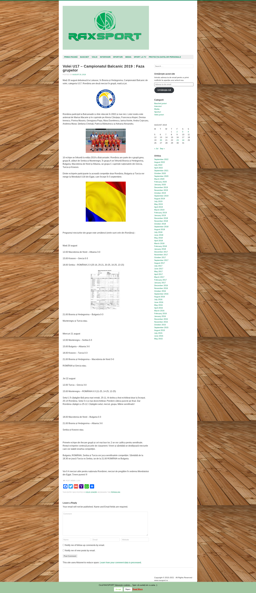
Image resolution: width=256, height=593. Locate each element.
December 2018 (161, 218)
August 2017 (159, 263)
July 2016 (158, 299)
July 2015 (158, 333)
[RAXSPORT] (106, 28)
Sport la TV (140, 57)
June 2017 (158, 269)
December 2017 (161, 252)
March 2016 (159, 311)
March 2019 (159, 210)
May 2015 (158, 339)
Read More (138, 589)
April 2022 (158, 168)
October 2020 (160, 173)
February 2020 (160, 182)
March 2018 (159, 243)
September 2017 (161, 260)
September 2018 (161, 227)
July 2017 (158, 266)
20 (161, 140)
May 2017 (158, 271)
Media (128, 57)
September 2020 (161, 176)
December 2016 (161, 285)
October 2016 (160, 291)
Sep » (162, 148)
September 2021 (161, 170)
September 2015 (161, 327)
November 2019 (161, 190)
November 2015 (161, 322)
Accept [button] (118, 589)
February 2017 (160, 280)
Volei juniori (91, 492)
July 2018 (158, 232)
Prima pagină (71, 57)
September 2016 (161, 294)
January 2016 (160, 316)
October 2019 (160, 193)
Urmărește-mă (164, 90)
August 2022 (159, 162)
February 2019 (160, 212)
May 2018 (158, 238)
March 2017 (159, 277)
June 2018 (158, 235)
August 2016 (159, 297)
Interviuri (105, 57)
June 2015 (158, 336)
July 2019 (158, 201)
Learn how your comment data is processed (120, 562)
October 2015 (160, 325)
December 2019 (161, 187)
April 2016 (158, 308)
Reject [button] (127, 589)
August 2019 (159, 198)
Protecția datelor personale (165, 57)
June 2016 (158, 302)
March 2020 (159, 179)
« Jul (156, 148)
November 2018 (161, 221)
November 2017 (161, 255)
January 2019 (160, 215)
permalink (115, 492)
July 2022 (158, 165)
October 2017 (160, 257)
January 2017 (160, 283)
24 (183, 140)
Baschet (84, 57)
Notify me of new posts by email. (80, 550)
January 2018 (160, 249)
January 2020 (160, 184)
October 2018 (160, 224)
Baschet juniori (160, 103)
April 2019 (158, 207)
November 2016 (161, 288)
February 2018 (160, 246)
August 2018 (159, 229)
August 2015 (159, 330)
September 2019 (161, 196)
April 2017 (158, 274)
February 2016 (160, 313)
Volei (94, 57)
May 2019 (158, 204)
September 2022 (161, 159)
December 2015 (161, 319)
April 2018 (158, 241)
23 (178, 140)
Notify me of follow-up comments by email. (85, 545)
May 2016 (158, 305)
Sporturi (118, 57)
